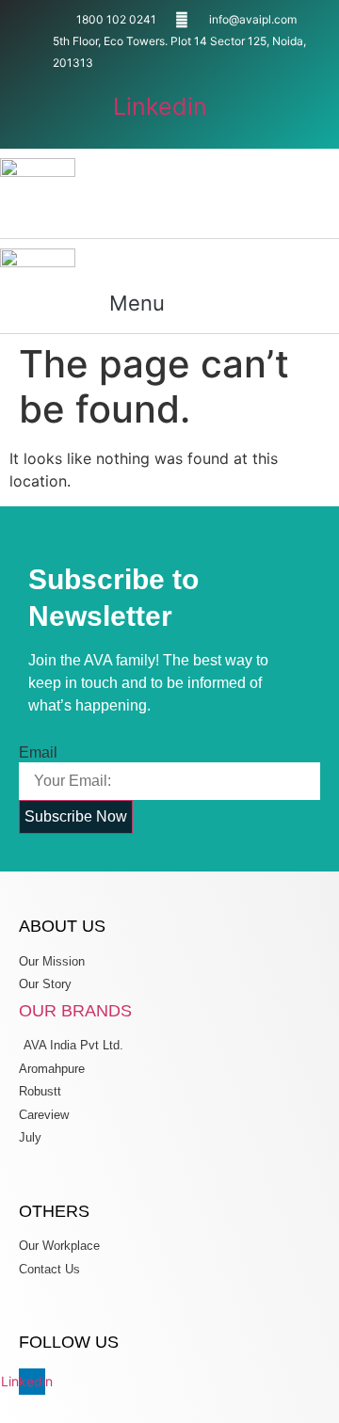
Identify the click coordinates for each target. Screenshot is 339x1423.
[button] (154, 211)
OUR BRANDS (75, 1010)
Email (38, 752)
